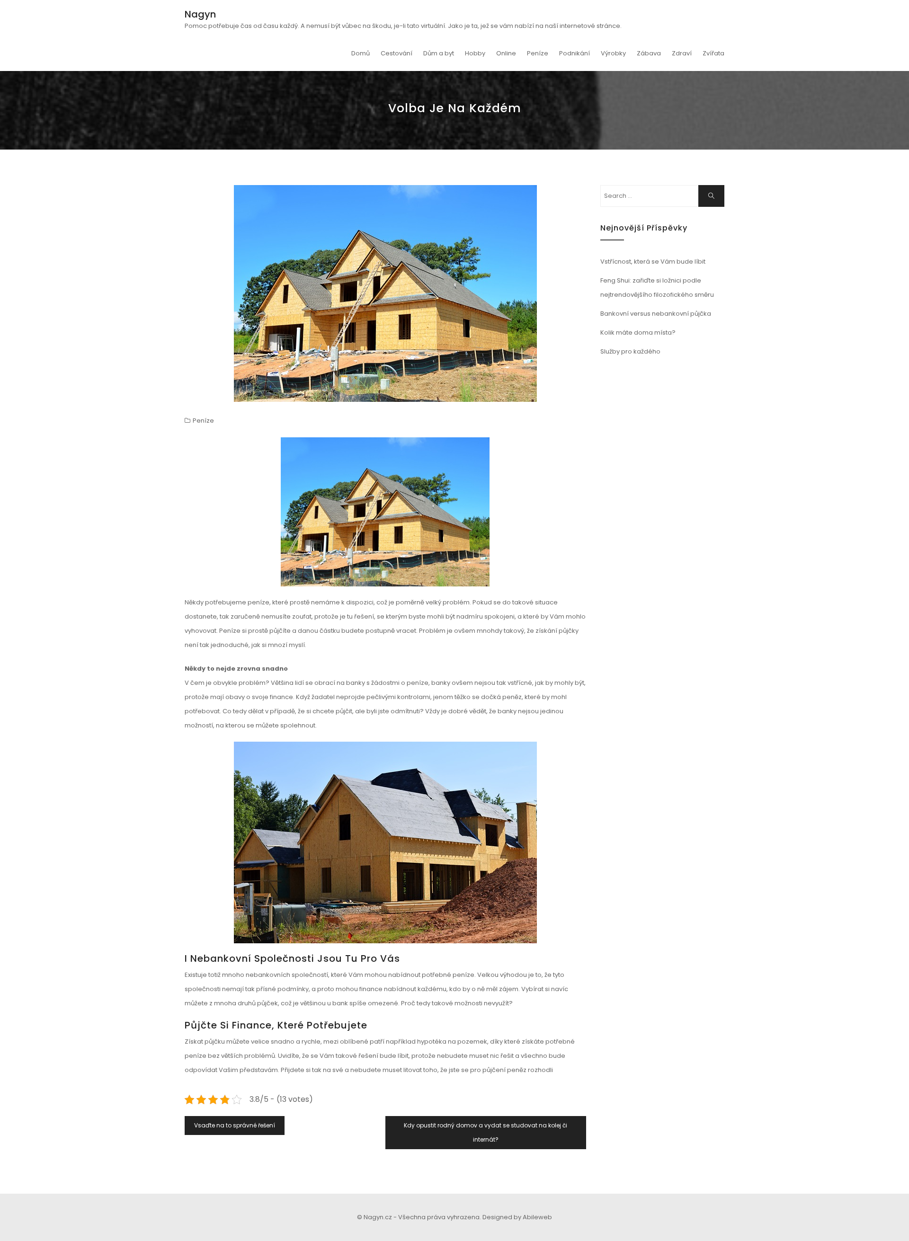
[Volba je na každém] (385, 293)
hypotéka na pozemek (452, 1041)
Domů (360, 53)
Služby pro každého (630, 351)
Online (506, 53)
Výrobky (613, 53)
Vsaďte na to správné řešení (234, 1125)
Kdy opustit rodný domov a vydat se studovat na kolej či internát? (485, 1132)
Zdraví (682, 53)
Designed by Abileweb (517, 1217)
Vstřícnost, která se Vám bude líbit (652, 261)
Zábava (649, 53)
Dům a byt (438, 53)
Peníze (537, 53)
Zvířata (713, 53)
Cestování (396, 53)
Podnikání (574, 53)
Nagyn (200, 14)
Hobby (475, 53)
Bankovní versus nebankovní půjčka (655, 313)
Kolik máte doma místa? (638, 332)
